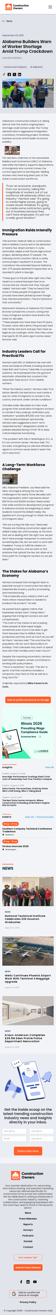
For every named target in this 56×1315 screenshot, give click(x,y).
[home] (16, 7)
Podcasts (28, 1235)
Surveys (28, 1230)
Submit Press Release (28, 1267)
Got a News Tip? (28, 1257)
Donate (28, 1241)
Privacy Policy (28, 1302)
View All (49, 767)
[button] (50, 6)
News (28, 1213)
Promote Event (45, 817)
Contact (28, 1247)
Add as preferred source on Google (28, 700)
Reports (28, 1224)
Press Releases (28, 1218)
